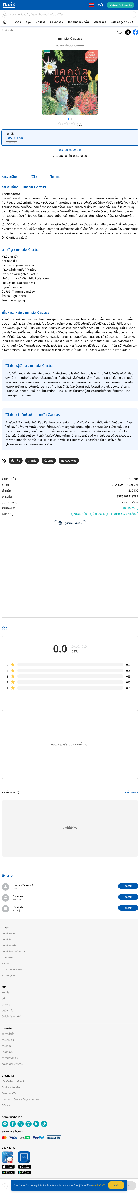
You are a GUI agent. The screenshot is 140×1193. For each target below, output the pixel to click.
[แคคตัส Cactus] (128, 32)
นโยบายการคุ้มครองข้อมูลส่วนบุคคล (20, 1099)
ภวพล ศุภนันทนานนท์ (70, 45)
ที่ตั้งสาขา (7, 1105)
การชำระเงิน (8, 1040)
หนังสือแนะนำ (9, 945)
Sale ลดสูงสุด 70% (122, 22)
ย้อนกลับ (9, 30)
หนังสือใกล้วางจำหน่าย (13, 951)
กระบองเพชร (68, 460)
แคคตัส (32, 460)
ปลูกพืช (15, 460)
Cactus (48, 460)
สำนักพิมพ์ (7, 957)
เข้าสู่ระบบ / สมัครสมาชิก (121, 5)
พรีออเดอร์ (100, 22)
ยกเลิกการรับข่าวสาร (12, 1064)
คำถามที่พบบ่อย (10, 1058)
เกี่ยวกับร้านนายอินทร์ (13, 1081)
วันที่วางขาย (9, 502)
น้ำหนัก (6, 490)
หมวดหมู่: (8, 514)
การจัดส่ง (6, 1046)
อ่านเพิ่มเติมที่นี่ (98, 1185)
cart (100, 5)
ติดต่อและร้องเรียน (11, 1087)
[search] (5, 14)
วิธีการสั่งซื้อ (8, 1034)
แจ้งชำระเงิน (8, 1052)
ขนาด (5, 484)
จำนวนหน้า (9, 479)
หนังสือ (17, 22)
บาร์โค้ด (7, 496)
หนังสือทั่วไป (80, 514)
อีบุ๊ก (28, 22)
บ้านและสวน (129, 508)
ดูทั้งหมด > (131, 792)
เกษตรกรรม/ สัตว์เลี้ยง (123, 514)
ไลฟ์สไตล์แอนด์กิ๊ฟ (78, 22)
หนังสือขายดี (8, 933)
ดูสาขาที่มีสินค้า (73, 523)
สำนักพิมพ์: (9, 508)
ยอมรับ (116, 1185)
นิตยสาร (40, 22)
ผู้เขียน (5, 963)
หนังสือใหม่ (7, 939)
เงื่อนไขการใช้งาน (10, 1093)
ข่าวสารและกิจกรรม (12, 969)
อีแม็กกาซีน (56, 22)
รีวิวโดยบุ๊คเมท (9, 975)
